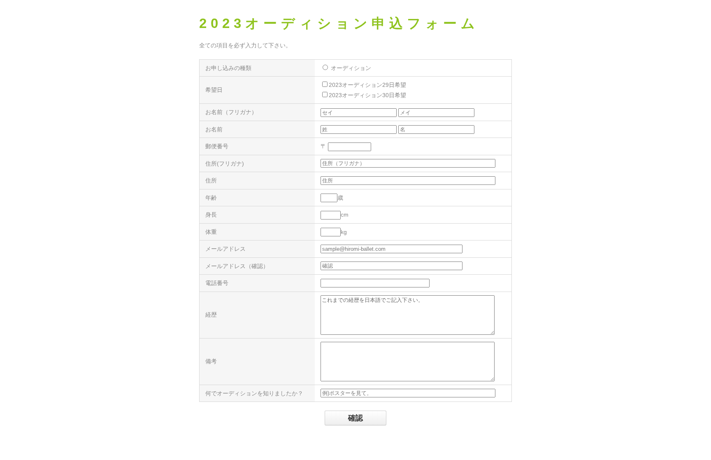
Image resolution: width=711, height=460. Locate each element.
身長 (211, 214)
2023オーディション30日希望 (367, 95)
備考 (211, 361)
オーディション (350, 68)
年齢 (211, 197)
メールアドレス (225, 248)
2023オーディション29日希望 (367, 85)
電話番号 (216, 283)
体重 (211, 232)
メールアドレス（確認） (237, 266)
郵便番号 (216, 146)
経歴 (211, 314)
